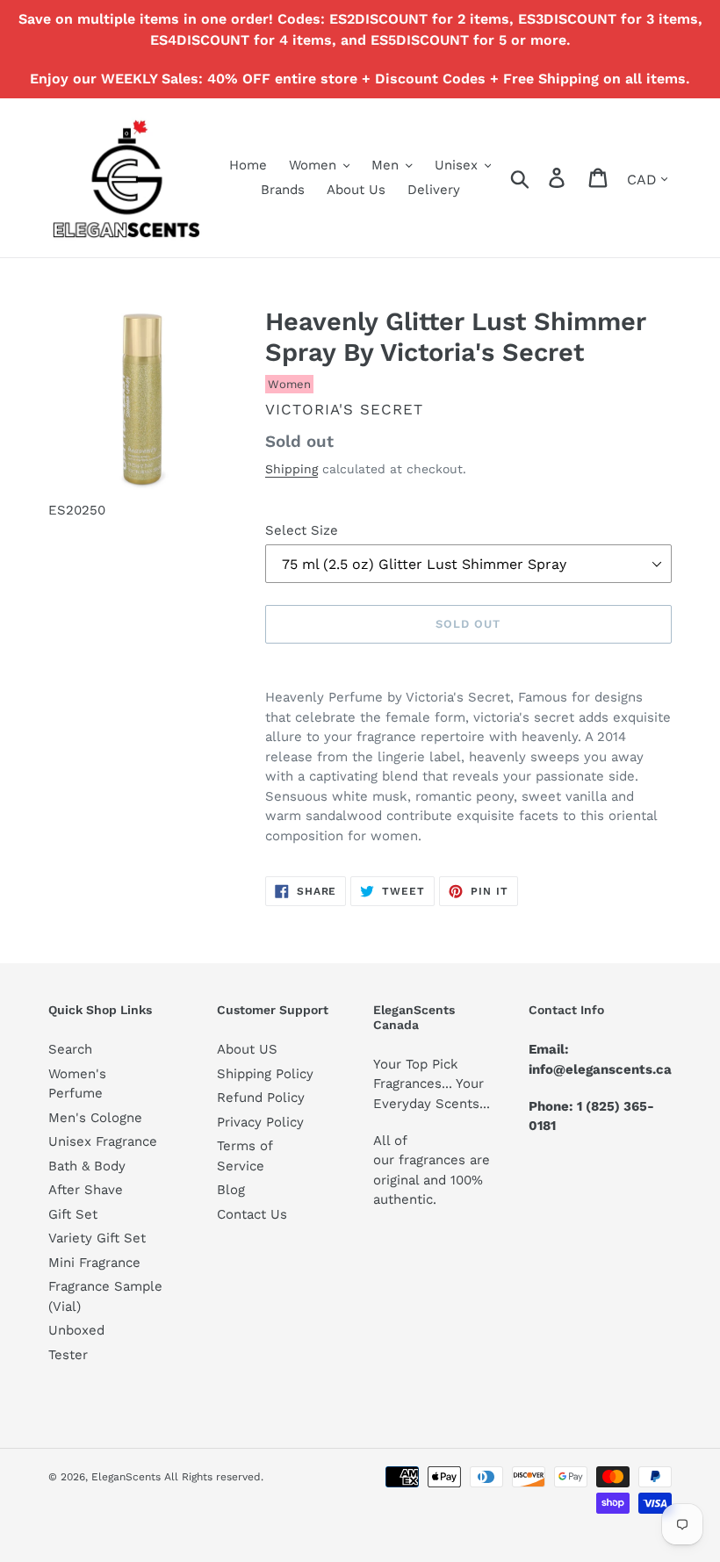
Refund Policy (261, 1097)
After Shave (85, 1190)
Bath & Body (87, 1166)
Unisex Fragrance (102, 1141)
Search (70, 1049)
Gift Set (72, 1214)
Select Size (301, 530)
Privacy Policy (260, 1122)
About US (247, 1049)
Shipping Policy (265, 1074)
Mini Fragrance (94, 1262)
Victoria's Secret (344, 409)
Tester (68, 1355)
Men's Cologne (95, 1118)
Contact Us (252, 1214)
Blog (231, 1190)
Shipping (291, 469)
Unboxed (76, 1330)
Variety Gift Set (97, 1238)
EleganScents (126, 1477)
